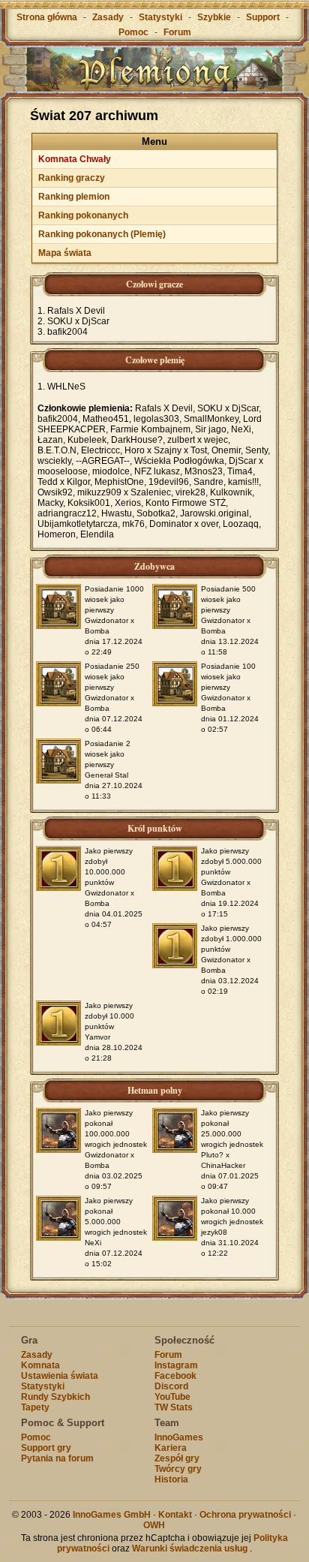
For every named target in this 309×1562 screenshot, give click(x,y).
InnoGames (178, 1437)
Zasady (108, 17)
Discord (171, 1386)
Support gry (46, 1448)
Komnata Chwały (74, 159)
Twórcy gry (178, 1469)
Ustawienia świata (59, 1376)
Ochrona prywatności (245, 1514)
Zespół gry (177, 1458)
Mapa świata (65, 253)
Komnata (40, 1365)
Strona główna (46, 17)
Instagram (176, 1365)
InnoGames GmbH (112, 1514)
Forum (177, 32)
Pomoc (133, 32)
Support (263, 17)
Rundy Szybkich (55, 1397)
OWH (154, 1525)
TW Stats (173, 1407)
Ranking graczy (71, 178)
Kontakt (175, 1514)
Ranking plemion (74, 196)
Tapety (35, 1407)
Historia (171, 1479)
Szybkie (214, 17)
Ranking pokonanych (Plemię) (102, 234)
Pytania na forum (57, 1458)
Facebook (175, 1376)
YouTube (172, 1397)
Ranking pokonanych (83, 215)
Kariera (170, 1448)
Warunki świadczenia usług (190, 1548)
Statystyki (160, 17)
